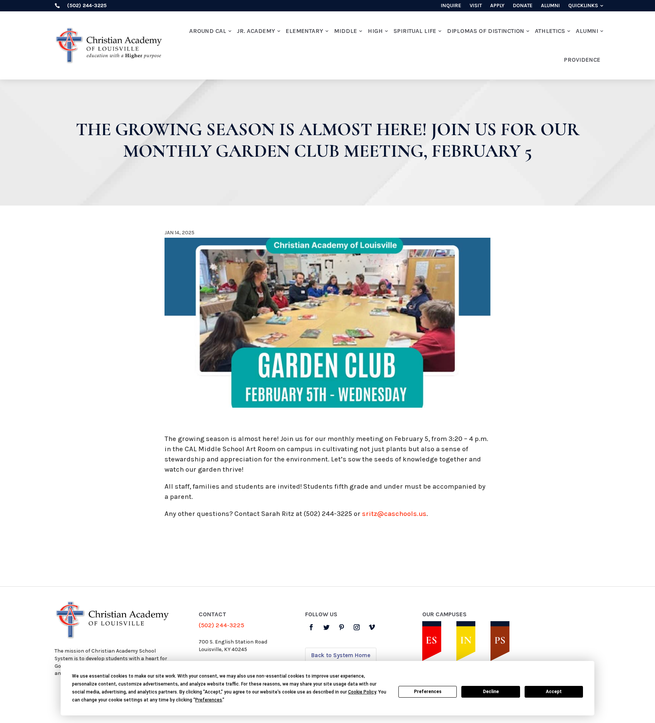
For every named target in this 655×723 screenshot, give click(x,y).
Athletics (550, 30)
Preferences (428, 691)
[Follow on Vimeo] (372, 627)
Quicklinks (583, 6)
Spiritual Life (414, 30)
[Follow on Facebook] (311, 627)
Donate (523, 6)
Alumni (550, 6)
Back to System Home (340, 655)
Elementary (304, 30)
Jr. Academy (256, 30)
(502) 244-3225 (221, 625)
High (375, 30)
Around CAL (207, 30)
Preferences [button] (208, 700)
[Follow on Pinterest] (341, 627)
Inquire (451, 6)
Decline (491, 691)
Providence (582, 59)
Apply (497, 6)
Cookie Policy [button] (362, 692)
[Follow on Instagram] (357, 627)
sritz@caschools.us (394, 514)
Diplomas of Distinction (485, 30)
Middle (345, 30)
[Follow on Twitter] (326, 627)
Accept (554, 691)
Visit (476, 6)
